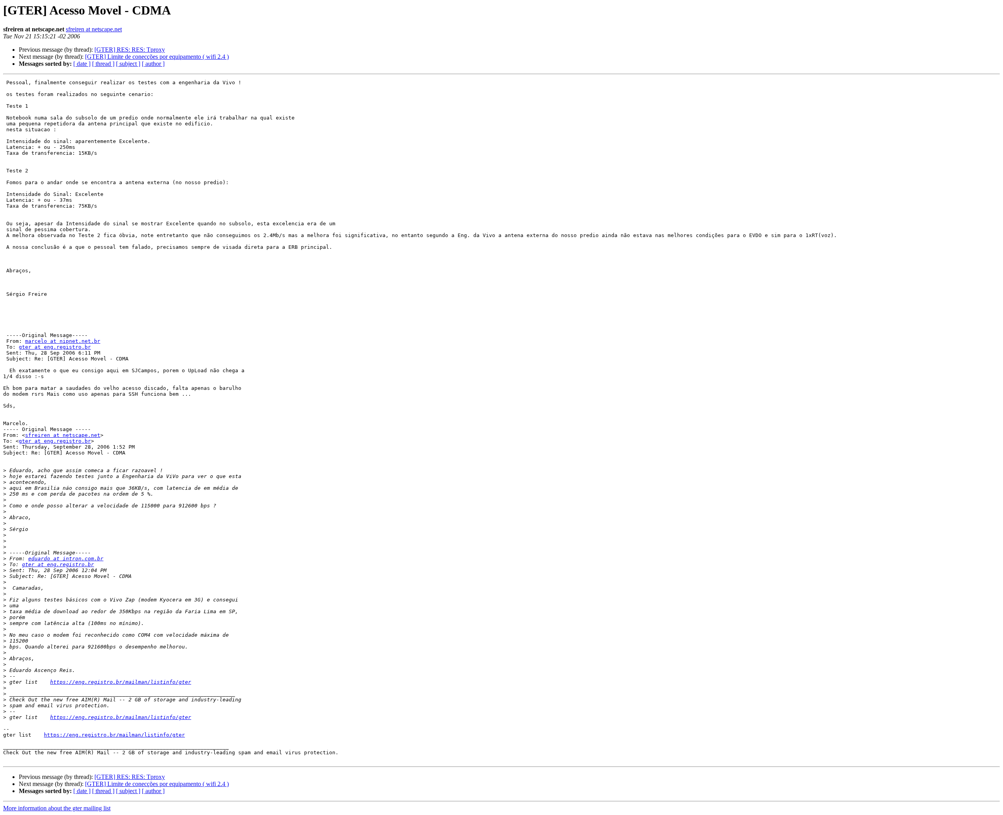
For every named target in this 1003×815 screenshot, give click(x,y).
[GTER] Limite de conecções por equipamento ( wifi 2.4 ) (157, 56)
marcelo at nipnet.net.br (62, 341)
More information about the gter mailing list (56, 808)
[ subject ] (128, 63)
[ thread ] (103, 63)
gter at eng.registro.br (55, 347)
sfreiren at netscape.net (94, 29)
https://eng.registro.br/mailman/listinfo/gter (120, 682)
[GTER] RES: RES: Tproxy (129, 49)
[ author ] (153, 63)
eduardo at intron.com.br (65, 558)
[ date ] (82, 63)
